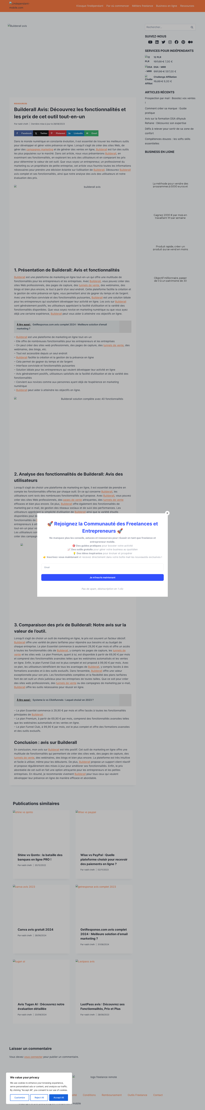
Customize (19, 1097)
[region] (39, 1088)
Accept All (59, 1097)
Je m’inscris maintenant (102, 577)
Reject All (39, 1097)
